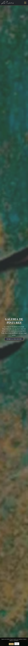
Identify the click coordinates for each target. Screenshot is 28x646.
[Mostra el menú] (25, 2)
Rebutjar (16, 643)
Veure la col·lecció (14, 339)
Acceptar (11, 644)
